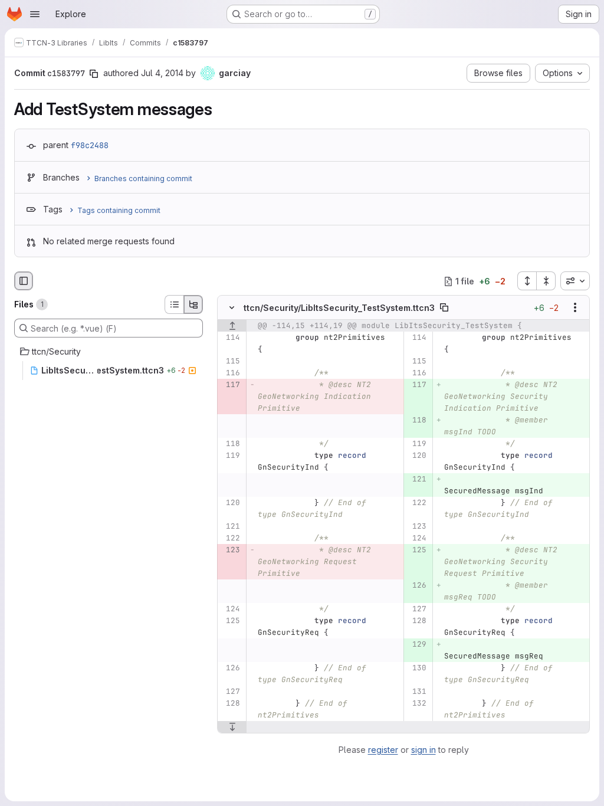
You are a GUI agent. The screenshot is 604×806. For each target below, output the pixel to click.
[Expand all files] (526, 280)
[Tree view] (193, 304)
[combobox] (575, 280)
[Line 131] (416, 692)
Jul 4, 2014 (162, 73)
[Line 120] (416, 456)
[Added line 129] (416, 645)
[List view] (174, 304)
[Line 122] (416, 503)
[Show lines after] (232, 727)
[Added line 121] (416, 480)
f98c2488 (90, 145)
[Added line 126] (416, 586)
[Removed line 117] (230, 385)
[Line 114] (230, 338)
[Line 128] (416, 621)
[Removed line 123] (230, 550)
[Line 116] (230, 373)
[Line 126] (230, 668)
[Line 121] (230, 527)
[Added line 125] (416, 550)
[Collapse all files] (546, 280)
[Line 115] (230, 362)
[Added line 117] (416, 385)
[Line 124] (416, 539)
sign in (423, 750)
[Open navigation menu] (34, 14)
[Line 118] (230, 444)
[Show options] (575, 308)
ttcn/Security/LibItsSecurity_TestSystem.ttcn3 (339, 308)
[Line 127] (416, 609)
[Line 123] (416, 527)
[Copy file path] (444, 308)
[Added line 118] (416, 421)
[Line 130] (416, 668)
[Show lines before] (232, 326)
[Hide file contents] (232, 308)
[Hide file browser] (23, 280)
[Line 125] (230, 621)
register (383, 750)
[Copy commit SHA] (94, 74)
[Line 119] (416, 444)
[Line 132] (416, 704)
